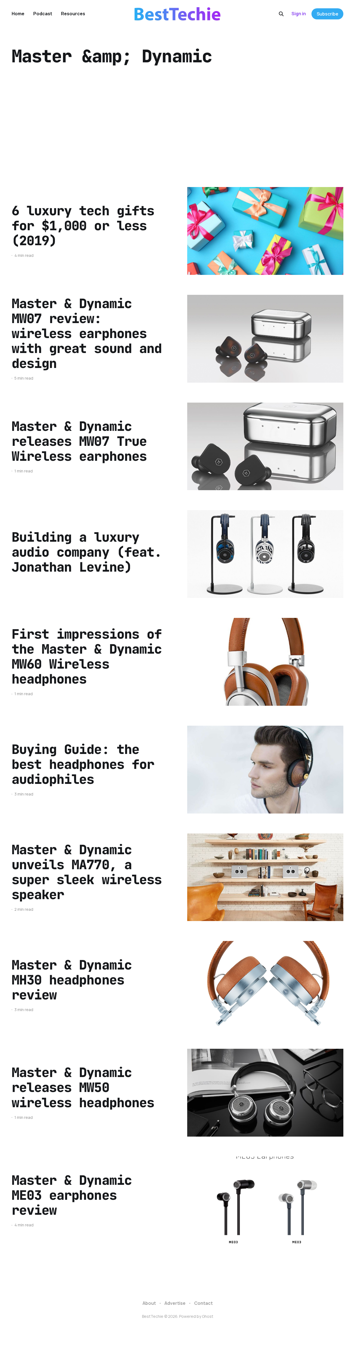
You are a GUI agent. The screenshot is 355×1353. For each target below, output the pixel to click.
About (149, 1303)
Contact (203, 1303)
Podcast (42, 14)
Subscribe (327, 14)
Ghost (207, 1316)
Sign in (298, 14)
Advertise (175, 1303)
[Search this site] (281, 14)
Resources (73, 14)
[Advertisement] (177, 126)
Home (18, 14)
